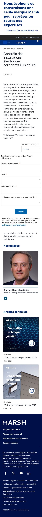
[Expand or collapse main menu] (5, 42)
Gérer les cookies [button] (10, 505)
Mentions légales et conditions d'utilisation (20, 480)
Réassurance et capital (12, 434)
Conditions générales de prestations (17, 487)
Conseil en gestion (10, 443)
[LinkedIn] (28, 473)
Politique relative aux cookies (14, 501)
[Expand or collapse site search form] (37, 42)
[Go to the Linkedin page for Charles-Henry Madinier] (5, 298)
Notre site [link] (25, 37)
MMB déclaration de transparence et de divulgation (19, 492)
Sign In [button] (17, 37)
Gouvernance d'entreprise (13, 497)
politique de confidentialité (14, 225)
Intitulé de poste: (8, 186)
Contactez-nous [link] (34, 37)
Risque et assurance (11, 429)
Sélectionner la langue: (30, 144)
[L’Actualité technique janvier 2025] (21, 334)
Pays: (3, 174)
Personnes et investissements (15, 438)
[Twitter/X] (13, 473)
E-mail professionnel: (9, 163)
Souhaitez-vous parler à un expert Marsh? (18, 197)
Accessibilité (31, 484)
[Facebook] (5, 473)
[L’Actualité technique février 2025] (21, 381)
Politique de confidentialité (13, 484)
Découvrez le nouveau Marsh (20, 30)
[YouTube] (21, 473)
